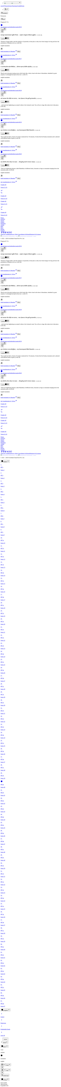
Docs (2, 228)
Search (6, 6)
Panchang (14, 6)
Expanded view (4, 1085)
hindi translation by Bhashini (8, 51)
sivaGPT (3, 6)
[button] (30, 31)
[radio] (2, 1056)
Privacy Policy (14, 234)
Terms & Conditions (6, 234)
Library (10, 6)
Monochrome (4, 1084)
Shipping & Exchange (35, 234)
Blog (2, 226)
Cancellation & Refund (24, 234)
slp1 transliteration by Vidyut (8, 55)
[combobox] (5, 1040)
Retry (19, 51)
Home (2, 217)
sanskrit (3, 38)
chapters (5, 461)
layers (4, 1046)
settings (5, 1079)
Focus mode (4, 1082)
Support (3, 230)
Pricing (22, 6)
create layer (6, 1075)
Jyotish (19, 6)
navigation (5, 1010)
